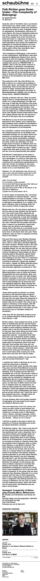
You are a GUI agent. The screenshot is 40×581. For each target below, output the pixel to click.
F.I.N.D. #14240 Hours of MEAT (9, 553)
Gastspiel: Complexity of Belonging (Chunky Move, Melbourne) (18, 491)
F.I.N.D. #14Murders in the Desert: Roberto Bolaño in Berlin (17, 546)
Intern (22, 570)
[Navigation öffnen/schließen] (37, 3)
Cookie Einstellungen (7, 573)
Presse (22, 572)
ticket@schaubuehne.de (8, 567)
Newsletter (5, 572)
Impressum (5, 574)
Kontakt (4, 570)
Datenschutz (5, 576)
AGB (3, 575)
